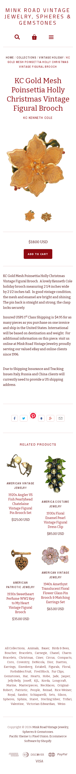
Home (10, 57)
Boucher (10, 653)
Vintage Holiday (51, 57)
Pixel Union (40, 736)
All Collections (15, 648)
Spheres (8, 699)
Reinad (47, 690)
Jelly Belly (14, 680)
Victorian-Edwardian (41, 704)
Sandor (22, 695)
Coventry (23, 662)
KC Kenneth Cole (38, 117)
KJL (36, 680)
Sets (52, 695)
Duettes (61, 662)
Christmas (26, 657)
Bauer (45, 648)
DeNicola (38, 662)
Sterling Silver (50, 699)
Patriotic (21, 690)
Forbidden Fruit (20, 671)
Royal (11, 695)
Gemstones (12, 676)
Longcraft (59, 680)
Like (14, 418)
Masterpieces (28, 685)
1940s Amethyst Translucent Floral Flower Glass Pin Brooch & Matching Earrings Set (55, 593)
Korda (46, 680)
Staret (34, 699)
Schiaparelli (38, 695)
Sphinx (22, 699)
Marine (11, 685)
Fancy (41, 418)
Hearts (35, 676)
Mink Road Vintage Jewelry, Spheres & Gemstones (38, 16)
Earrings (10, 667)
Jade (56, 676)
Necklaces (48, 685)
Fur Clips (58, 671)
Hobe (46, 676)
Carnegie (41, 653)
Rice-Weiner (63, 690)
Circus (50, 657)
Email (60, 418)
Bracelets (25, 653)
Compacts (65, 657)
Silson (62, 695)
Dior (50, 662)
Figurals (54, 667)
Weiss (61, 704)
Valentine (17, 704)
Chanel (54, 653)
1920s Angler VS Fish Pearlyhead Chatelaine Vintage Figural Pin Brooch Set (20, 504)
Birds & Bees (60, 648)
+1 (50, 418)
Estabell (40, 667)
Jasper (65, 676)
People (35, 690)
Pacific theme (18, 736)
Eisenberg (25, 667)
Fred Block (41, 671)
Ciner (39, 657)
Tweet (24, 418)
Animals (33, 648)
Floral (66, 667)
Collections (26, 57)
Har (25, 676)
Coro (10, 662)
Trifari (67, 699)
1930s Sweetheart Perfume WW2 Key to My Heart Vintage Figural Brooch (20, 603)
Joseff (27, 680)
